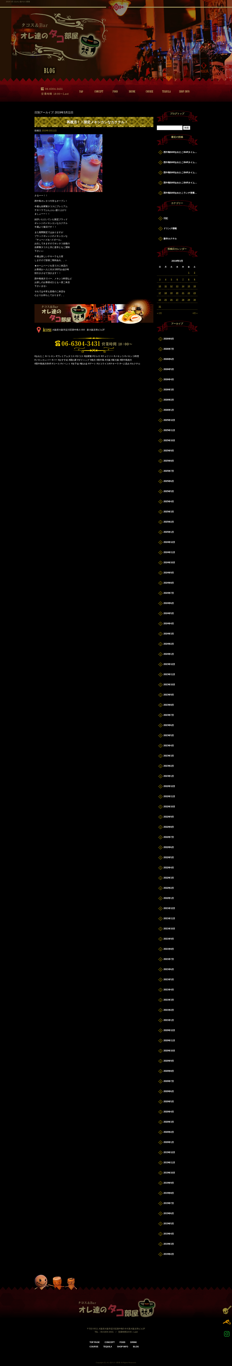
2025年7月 (169, 471)
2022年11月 (169, 796)
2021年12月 (169, 908)
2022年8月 (169, 827)
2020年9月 (169, 1061)
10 (160, 286)
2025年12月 (169, 420)
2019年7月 (169, 1203)
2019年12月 (169, 1152)
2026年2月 (169, 399)
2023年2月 (169, 766)
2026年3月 (169, 389)
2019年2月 (169, 1254)
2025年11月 (169, 430)
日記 (166, 218)
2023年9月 (169, 694)
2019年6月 (169, 1213)
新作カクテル (170, 238)
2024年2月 (169, 644)
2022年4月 (169, 867)
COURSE (148, 91)
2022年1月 (169, 898)
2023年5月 (169, 735)
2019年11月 (169, 1162)
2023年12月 (169, 664)
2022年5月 (169, 857)
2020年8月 (169, 1071)
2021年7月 (169, 959)
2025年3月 (169, 511)
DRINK (131, 91)
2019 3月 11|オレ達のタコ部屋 (18, 2)
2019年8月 (169, 1193)
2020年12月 (169, 1030)
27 (177, 300)
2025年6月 (169, 481)
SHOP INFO (182, 91)
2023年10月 (169, 684)
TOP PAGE (80, 91)
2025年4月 (169, 501)
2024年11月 (169, 552)
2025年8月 (169, 461)
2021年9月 (169, 939)
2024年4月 (169, 623)
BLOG (136, 1346)
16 (194, 286)
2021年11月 (169, 918)
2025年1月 (169, 532)
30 (194, 300)
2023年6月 (169, 725)
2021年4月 (169, 989)
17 (160, 293)
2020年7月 (169, 1081)
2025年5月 (169, 491)
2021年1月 (169, 1020)
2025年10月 (169, 440)
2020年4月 (169, 1111)
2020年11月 (169, 1040)
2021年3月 (169, 1000)
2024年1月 (169, 654)
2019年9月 (169, 1183)
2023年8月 (169, 705)
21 (183, 293)
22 (189, 293)
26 (171, 300)
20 (177, 293)
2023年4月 (169, 745)
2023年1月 (169, 776)
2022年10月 (169, 806)
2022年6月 (169, 847)
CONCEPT (97, 91)
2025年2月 (169, 522)
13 (177, 286)
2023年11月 (169, 674)
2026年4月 (169, 379)
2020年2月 (169, 1132)
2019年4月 (169, 1233)
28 (183, 300)
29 (189, 300)
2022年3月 (169, 877)
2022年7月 (169, 837)
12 (171, 286)
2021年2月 (169, 1010)
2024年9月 (169, 572)
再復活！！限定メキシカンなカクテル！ (97, 122)
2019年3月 (169, 1244)
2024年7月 (169, 593)
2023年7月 (169, 715)
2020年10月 (169, 1050)
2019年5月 (169, 1223)
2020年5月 (169, 1101)
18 (165, 293)
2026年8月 (169, 338)
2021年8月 (169, 949)
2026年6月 (169, 359)
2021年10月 (169, 928)
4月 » (195, 313)
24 (160, 300)
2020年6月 (169, 1091)
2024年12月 (169, 542)
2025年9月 (169, 450)
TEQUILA (165, 91)
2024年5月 (169, 613)
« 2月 (159, 313)
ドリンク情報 (170, 228)
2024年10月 (169, 562)
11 (166, 286)
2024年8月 (169, 583)
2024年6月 (169, 603)
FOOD (114, 91)
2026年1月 (169, 410)
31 (160, 306)
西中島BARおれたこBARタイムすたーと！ (181, 152)
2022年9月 (169, 816)
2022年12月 (169, 786)
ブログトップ (177, 113)
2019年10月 (169, 1172)
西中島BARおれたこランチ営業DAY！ (181, 193)
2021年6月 (169, 969)
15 (189, 286)
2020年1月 (169, 1142)
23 (194, 293)
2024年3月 (169, 633)
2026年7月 (169, 349)
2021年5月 (169, 979)
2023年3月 (169, 755)
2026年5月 (169, 369)
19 (171, 293)
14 (183, 286)
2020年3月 (169, 1122)
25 (165, 300)
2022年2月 (169, 888)
